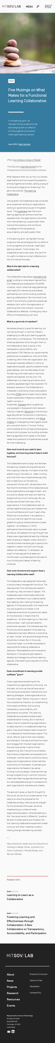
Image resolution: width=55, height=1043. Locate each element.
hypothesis (22, 211)
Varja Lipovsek (24, 144)
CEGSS (18, 394)
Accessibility (35, 992)
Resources (13, 999)
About (10, 974)
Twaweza (22, 404)
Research (12, 993)
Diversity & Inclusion (39, 974)
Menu (29, 6)
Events (11, 1005)
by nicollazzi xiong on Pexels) (27, 160)
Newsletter (34, 986)
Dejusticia (28, 411)
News (10, 980)
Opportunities (36, 980)
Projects (12, 987)
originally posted (27, 166)
